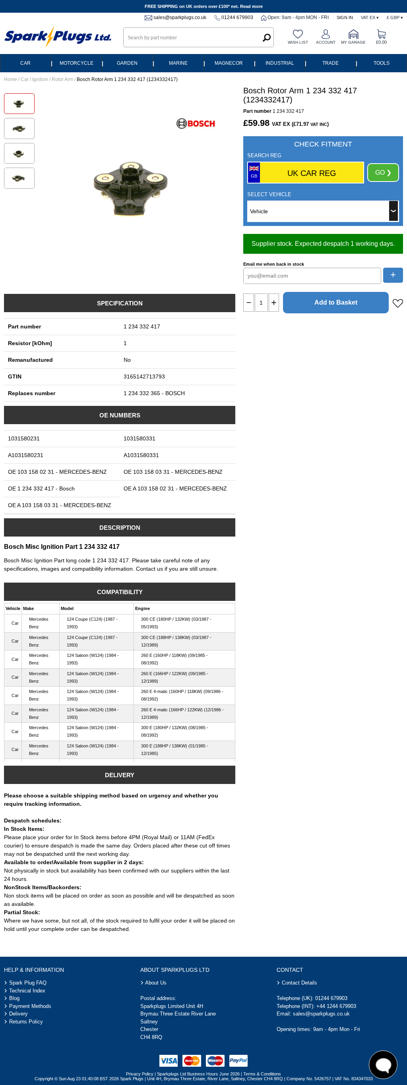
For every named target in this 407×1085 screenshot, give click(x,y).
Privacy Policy (139, 1073)
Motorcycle (76, 63)
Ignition (40, 79)
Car (25, 63)
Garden (127, 63)
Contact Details (299, 983)
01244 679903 (237, 17)
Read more (251, 6)
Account (325, 42)
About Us (156, 983)
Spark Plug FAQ (28, 983)
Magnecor (229, 63)
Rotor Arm (62, 79)
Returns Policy (26, 1022)
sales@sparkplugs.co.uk (179, 17)
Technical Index (27, 991)
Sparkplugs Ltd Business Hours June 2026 (198, 1073)
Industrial (280, 63)
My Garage (353, 42)
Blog (14, 998)
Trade (330, 63)
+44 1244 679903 (336, 1006)
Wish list (298, 42)
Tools (382, 63)
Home (10, 79)
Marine (178, 63)
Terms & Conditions (262, 1073)
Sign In (345, 17)
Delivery (18, 1014)
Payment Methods (30, 1006)
